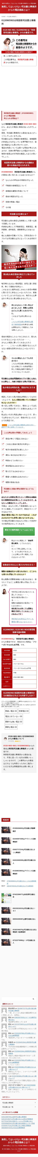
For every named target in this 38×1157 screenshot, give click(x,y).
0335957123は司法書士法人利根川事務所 (16, 1126)
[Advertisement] (19, 89)
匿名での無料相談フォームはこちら (19, 530)
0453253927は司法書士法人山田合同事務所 (17, 1119)
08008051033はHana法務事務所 (13, 1128)
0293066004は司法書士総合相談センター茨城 (18, 1123)
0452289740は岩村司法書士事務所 (14, 1117)
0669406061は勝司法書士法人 (24, 919)
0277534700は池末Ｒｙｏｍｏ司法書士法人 (17, 1121)
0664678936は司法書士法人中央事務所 (20, 886)
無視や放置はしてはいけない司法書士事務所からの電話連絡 (19, 1145)
